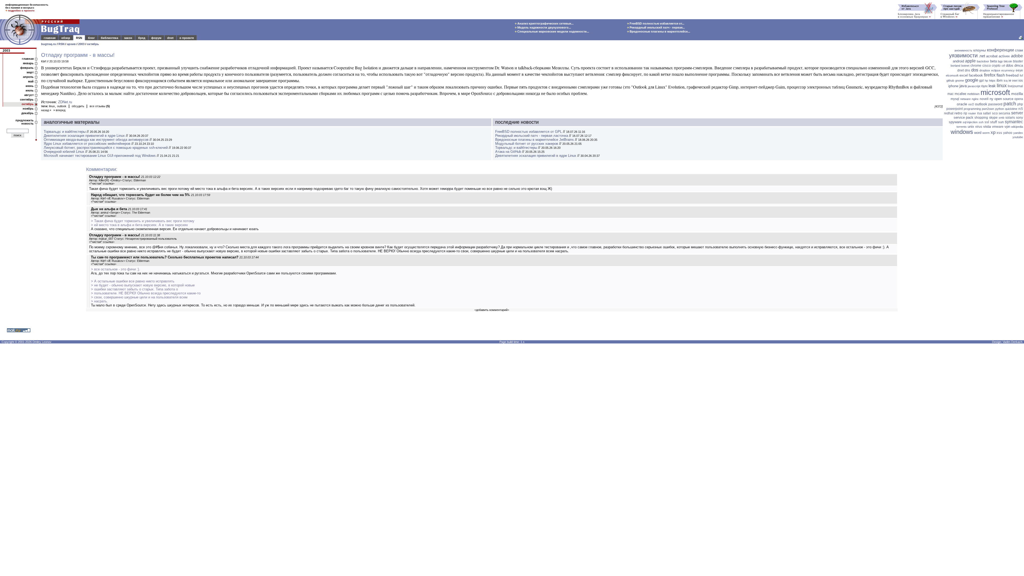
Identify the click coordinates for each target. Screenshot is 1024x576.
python (999, 108)
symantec (1014, 121)
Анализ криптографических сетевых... (545, 23)
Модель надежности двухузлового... (544, 27)
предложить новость (24, 122)
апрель (28, 76)
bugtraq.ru (48, 44)
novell (984, 99)
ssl (987, 122)
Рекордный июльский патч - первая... (657, 27)
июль (30, 90)
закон (128, 37)
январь (28, 63)
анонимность (963, 50)
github (950, 80)
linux (52, 106)
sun (1001, 122)
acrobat (992, 56)
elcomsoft (952, 75)
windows (962, 132)
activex (1004, 56)
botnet (965, 65)
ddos (1009, 65)
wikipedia (1017, 126)
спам (1019, 50)
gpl (981, 80)
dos (974, 70)
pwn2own (988, 108)
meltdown (973, 93)
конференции (1000, 50)
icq (1005, 80)
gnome (959, 80)
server (1017, 113)
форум (156, 37)
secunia (1004, 113)
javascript (974, 86)
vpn (1007, 127)
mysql (955, 99)
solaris (1010, 117)
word (977, 133)
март (30, 72)
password (995, 104)
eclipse (995, 70)
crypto (996, 65)
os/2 (971, 104)
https (992, 80)
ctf (1003, 65)
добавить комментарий (491, 309)
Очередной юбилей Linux (64, 152)
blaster (1018, 61)
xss (999, 133)
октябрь (93, 44)
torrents (962, 126)
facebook (976, 75)
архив (71, 44)
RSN (79, 37)
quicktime (1011, 108)
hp (986, 80)
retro (958, 113)
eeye (1019, 70)
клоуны (979, 50)
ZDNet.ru (65, 102)
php (1020, 104)
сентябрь (27, 99)
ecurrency (1008, 70)
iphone (953, 86)
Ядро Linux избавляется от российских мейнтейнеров (87, 144)
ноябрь (28, 108)
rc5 (1020, 109)
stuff (993, 122)
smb (1001, 117)
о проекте (186, 37)
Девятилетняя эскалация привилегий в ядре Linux (84, 136)
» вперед (59, 110)
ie (1010, 80)
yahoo (1007, 133)
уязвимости (963, 55)
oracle (962, 104)
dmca (1018, 65)
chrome (975, 65)
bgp (1000, 61)
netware (965, 99)
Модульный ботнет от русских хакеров (526, 144)
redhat (948, 113)
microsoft (995, 93)
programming (972, 108)
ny (991, 99)
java (963, 85)
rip (965, 113)
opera (1018, 99)
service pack (963, 117)
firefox (989, 75)
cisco (986, 65)
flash (1001, 75)
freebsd (1012, 75)
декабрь (27, 113)
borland (955, 65)
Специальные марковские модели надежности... (553, 31)
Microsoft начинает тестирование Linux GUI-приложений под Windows (100, 156)
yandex (1018, 132)
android (958, 61)
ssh (981, 122)
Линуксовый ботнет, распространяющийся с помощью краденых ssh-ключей (106, 148)
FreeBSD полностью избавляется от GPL (528, 132)
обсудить (78, 106)
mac (950, 94)
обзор (65, 37)
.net (982, 56)
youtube (1018, 137)
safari (987, 113)
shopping (981, 117)
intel (1014, 80)
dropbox (984, 70)
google (971, 80)
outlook (61, 106)
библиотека (109, 37)
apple (970, 61)
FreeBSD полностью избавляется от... (656, 23)
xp (993, 132)
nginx (975, 99)
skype (993, 117)
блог (91, 37)
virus (978, 127)
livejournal (1015, 86)
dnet (170, 37)
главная (49, 37)
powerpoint (954, 109)
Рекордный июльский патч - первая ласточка (531, 136)
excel (963, 75)
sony (1019, 117)
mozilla (1017, 93)
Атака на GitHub (508, 152)
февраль (27, 67)
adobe (1017, 56)
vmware (997, 127)
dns (967, 70)
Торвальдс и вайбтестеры (65, 132)
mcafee (960, 94)
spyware (955, 122)
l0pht (984, 86)
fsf (1021, 75)
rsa (979, 113)
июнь (30, 85)
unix (971, 127)
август (29, 95)
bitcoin (1008, 61)
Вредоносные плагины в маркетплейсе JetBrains (534, 140)
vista (987, 126)
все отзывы (100, 106)
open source (1003, 99)
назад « (46, 110)
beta (993, 61)
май (31, 81)
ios (1020, 80)
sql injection (970, 122)
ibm (1000, 80)
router (972, 113)
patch (1009, 103)
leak (992, 85)
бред (141, 37)
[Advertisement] (984, 223)
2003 (81, 44)
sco (995, 113)
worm (986, 132)
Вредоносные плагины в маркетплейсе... (659, 31)
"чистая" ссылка (102, 183)
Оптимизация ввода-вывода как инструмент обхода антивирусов (96, 140)
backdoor (983, 61)
